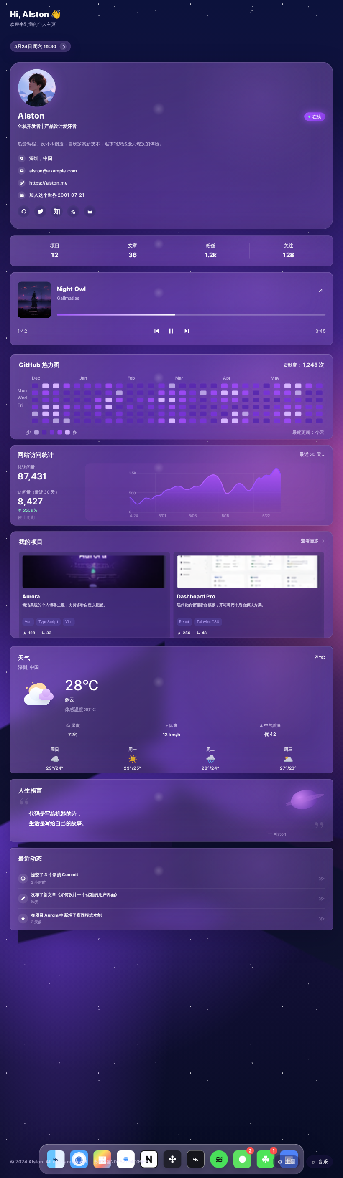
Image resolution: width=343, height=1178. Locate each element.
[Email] (90, 211)
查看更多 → (312, 540)
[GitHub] (24, 211)
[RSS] (73, 211)
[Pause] (171, 331)
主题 (286, 1161)
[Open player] (320, 291)
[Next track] (187, 331)
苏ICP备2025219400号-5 (121, 1162)
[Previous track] (156, 331)
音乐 (319, 1161)
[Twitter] (40, 211)
